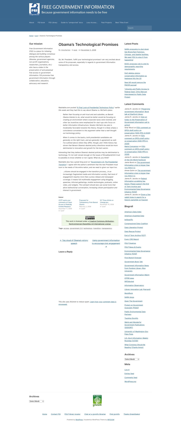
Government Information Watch (137, 275)
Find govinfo (115, 414)
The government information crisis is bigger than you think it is (137, 165)
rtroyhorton (65, 50)
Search (149, 28)
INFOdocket (129, 281)
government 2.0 (76, 228)
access (66, 228)
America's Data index (133, 212)
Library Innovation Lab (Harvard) (138, 289)
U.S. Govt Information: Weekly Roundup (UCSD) (136, 339)
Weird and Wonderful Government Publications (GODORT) (134, 325)
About (31, 22)
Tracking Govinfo (131, 318)
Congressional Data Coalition (136, 224)
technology (87, 228)
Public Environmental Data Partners (135, 313)
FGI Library (53, 22)
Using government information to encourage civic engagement (106, 243)
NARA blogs (129, 297)
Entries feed (129, 374)
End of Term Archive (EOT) (135, 235)
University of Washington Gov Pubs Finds (136, 332)
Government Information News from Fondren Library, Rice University (137, 268)
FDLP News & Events (133, 247)
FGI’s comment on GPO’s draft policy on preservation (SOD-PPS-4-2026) (138, 130)
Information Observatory (134, 285)
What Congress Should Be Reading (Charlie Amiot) (135, 346)
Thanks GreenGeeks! (132, 414)
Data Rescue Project (133, 231)
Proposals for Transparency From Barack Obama (88, 202)
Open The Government (133, 301)
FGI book (41, 22)
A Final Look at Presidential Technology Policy (95, 107)
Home (31, 36)
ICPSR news (129, 278)
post (36, 36)
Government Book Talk (134, 262)
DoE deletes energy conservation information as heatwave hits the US (136, 75)
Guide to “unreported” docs (72, 22)
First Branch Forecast (133, 258)
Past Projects (106, 22)
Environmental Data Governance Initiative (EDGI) (137, 252)
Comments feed (131, 377)
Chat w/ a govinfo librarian (95, 414)
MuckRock (129, 293)
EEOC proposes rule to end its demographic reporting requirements (137, 66)
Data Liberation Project (134, 227)
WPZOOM (110, 420)
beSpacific (129, 220)
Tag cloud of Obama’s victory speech (74, 242)
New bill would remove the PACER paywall (135, 83)
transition (97, 228)
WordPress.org (130, 381)
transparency (107, 228)
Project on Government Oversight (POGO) (134, 306)
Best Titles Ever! (121, 22)
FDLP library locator (72, 414)
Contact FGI (56, 414)
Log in (127, 370)
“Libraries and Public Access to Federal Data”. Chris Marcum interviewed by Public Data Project (137, 93)
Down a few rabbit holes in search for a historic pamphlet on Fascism (138, 197)
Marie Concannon (131, 146)
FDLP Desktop (130, 243)
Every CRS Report (132, 239)
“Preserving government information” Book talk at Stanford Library (137, 111)
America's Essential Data (134, 216)
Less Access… (92, 22)
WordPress (79, 420)
